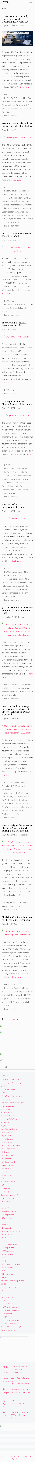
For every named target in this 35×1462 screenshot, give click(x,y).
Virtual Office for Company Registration (15, 1327)
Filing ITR (4, 1172)
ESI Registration (7, 1159)
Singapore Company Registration (12, 1281)
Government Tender (8, 1182)
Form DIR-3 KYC (7, 1175)
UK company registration (10, 1310)
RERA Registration (7, 1274)
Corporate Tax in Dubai (9, 1119)
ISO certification (7, 1218)
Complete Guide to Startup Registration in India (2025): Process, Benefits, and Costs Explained (16, 710)
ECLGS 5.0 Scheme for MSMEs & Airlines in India (17, 235)
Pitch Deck (5, 1261)
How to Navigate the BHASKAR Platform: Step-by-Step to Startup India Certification (17, 828)
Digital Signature (7, 1139)
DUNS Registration (8, 1149)
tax (2, 1291)
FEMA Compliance (7, 1165)
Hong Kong (5, 1192)
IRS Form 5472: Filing (8, 1211)
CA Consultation (7, 1109)
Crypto (3, 1126)
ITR (2, 1221)
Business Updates (11, 782)
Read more (24, 87)
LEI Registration (7, 1228)
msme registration (9, 493)
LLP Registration (7, 1235)
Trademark (5, 1300)
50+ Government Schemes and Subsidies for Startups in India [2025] (17, 610)
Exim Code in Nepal (8, 1162)
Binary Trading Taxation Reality (11, 1096)
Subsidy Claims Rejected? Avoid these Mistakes (14, 324)
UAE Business (6, 1304)
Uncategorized (6, 1314)
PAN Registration (7, 1254)
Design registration (8, 1132)
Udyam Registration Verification (15, 589)
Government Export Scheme (14, 482)
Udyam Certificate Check (17, 586)
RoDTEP (4, 1277)
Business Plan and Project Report (12, 1103)
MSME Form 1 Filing (21, 575)
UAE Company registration (10, 1307)
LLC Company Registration (10, 1231)
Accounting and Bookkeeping (11, 1083)
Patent (3, 1258)
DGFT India (9, 468)
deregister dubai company (10, 1129)
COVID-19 (5, 1122)
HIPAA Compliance (8, 1188)
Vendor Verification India (12, 593)
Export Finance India (15, 472)
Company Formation (12, 902)
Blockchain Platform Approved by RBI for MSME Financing (17, 918)
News (13, 301)
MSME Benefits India (13, 572)
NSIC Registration (7, 1248)
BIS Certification (7, 1099)
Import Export (6, 1202)
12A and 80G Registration (10, 1080)
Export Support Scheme (19, 479)
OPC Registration (7, 1251)
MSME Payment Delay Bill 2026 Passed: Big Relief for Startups (17, 124)
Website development (9, 1330)
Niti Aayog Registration (9, 1244)
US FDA (4, 1317)
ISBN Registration (7, 1215)
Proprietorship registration (10, 1264)
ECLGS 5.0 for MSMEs (13, 304)
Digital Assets (6, 1136)
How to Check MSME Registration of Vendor (13, 505)
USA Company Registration (10, 1320)
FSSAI (3, 1178)
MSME (7, 94)
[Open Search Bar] (21, 2)
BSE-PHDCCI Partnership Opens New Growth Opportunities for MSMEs (15, 19)
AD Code (4, 1086)
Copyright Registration (9, 1116)
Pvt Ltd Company (7, 1267)
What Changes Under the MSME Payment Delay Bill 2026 (17, 204)
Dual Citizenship (7, 1142)
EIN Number (5, 1152)
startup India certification (21, 684)
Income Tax (5, 1205)
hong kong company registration (12, 1195)
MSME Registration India (12, 579)
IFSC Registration (7, 1198)
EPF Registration (7, 1155)
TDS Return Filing (7, 1297)
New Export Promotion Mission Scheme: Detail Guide (17, 402)
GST (2, 1185)
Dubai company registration (10, 1145)
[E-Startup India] (5, 2)
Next (15, 1019)
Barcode (4, 1093)
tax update (4, 1294)
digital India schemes (13, 688)
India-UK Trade (6, 1208)
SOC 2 (3, 1284)
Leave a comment (11, 115)
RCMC (3, 1271)
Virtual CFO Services (8, 1324)
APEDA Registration (8, 1089)
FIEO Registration (7, 1169)
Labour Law (5, 1225)
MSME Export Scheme (18, 489)
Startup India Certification (13, 803)
